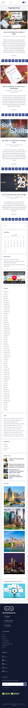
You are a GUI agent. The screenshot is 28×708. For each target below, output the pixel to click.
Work (20, 435)
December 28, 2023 (19, 144)
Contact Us (4, 638)
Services (5, 449)
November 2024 (7, 330)
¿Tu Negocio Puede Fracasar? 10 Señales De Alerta (16, 476)
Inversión (10, 428)
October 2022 (6, 376)
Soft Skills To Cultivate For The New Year (14, 141)
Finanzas (19, 425)
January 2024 (6, 348)
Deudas (5, 420)
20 (17, 244)
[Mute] (21, 282)
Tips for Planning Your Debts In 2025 (13, 33)
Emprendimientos (7, 423)
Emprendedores (7, 422)
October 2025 (6, 309)
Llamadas (18, 428)
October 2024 (6, 331)
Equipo (5, 425)
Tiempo (19, 434)
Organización (6, 432)
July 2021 (5, 404)
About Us (4, 636)
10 (8, 242)
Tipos (22, 434)
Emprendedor (18, 420)
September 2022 (7, 378)
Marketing (6, 430)
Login (3, 647)
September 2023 (7, 356)
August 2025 (6, 313)
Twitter (5, 660)
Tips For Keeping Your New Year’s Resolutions (14, 87)
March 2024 (6, 344)
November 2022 (7, 374)
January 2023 (6, 370)
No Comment (23, 36)
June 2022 (6, 383)
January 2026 (6, 304)
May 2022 (5, 385)
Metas (9, 430)
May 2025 (5, 318)
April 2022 (6, 387)
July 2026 (5, 293)
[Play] (5, 282)
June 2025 (6, 317)
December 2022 (7, 372)
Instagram (6, 667)
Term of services (5, 642)
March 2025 (6, 322)
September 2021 (7, 400)
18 (11, 244)
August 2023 (6, 357)
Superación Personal (8, 434)
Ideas (21, 427)
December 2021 (7, 394)
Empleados (12, 420)
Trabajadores (8, 435)
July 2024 (5, 337)
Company (21, 418)
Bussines (13, 418)
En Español (22, 423)
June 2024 (6, 339)
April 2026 (6, 298)
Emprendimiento (14, 422)
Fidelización (14, 425)
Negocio (18, 430)
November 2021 (7, 396)
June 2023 (6, 361)
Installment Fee (5, 645)
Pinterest (5, 664)
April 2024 (6, 343)
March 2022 (6, 389)
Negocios (22, 430)
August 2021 (6, 402)
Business (9, 418)
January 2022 (6, 393)
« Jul (5, 251)
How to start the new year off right (14, 195)
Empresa (13, 423)
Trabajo (13, 435)
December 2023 (7, 350)
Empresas (17, 423)
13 (17, 242)
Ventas (16, 435)
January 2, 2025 (15, 36)
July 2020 (5, 409)
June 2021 (6, 406)
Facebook (5, 656)
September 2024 (7, 333)
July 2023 (5, 359)
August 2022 (6, 380)
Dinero (8, 420)
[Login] (23, 2)
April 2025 (6, 320)
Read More (14, 55)
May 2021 (5, 407)
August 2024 (6, 335)
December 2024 (7, 328)
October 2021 (6, 398)
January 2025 (6, 326)
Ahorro (5, 418)
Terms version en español (7, 643)
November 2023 (7, 352)
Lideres (14, 428)
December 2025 (7, 305)
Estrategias (9, 425)
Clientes (17, 418)
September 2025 (7, 311)
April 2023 (6, 365)
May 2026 (5, 296)
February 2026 (6, 302)
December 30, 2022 (19, 197)
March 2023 (6, 367)
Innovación (6, 428)
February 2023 (6, 369)
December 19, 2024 (19, 90)
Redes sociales (19, 432)
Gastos (14, 427)
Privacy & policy (5, 640)
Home (3, 634)
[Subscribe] (25, 684)
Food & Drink (6, 448)
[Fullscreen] (23, 282)
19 (14, 244)
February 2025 (6, 324)
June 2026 (6, 294)
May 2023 (5, 363)
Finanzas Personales (8, 427)
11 (11, 242)
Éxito (23, 435)
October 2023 (6, 354)
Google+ (6, 671)
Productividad (12, 432)
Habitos (17, 427)
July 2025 (5, 315)
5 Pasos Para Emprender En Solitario (11, 259)
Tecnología (15, 434)
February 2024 (6, 346)
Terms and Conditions (14, 687)
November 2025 (7, 307)
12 (14, 242)
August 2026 (6, 291)
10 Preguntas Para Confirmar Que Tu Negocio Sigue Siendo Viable (16, 471)
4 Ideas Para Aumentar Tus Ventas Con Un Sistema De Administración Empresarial (17, 466)
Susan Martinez (6, 36)
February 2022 (6, 391)
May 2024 (5, 341)
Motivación (13, 430)
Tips (4, 435)
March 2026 (6, 300)
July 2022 (5, 381)
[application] (14, 277)
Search (23, 225)
